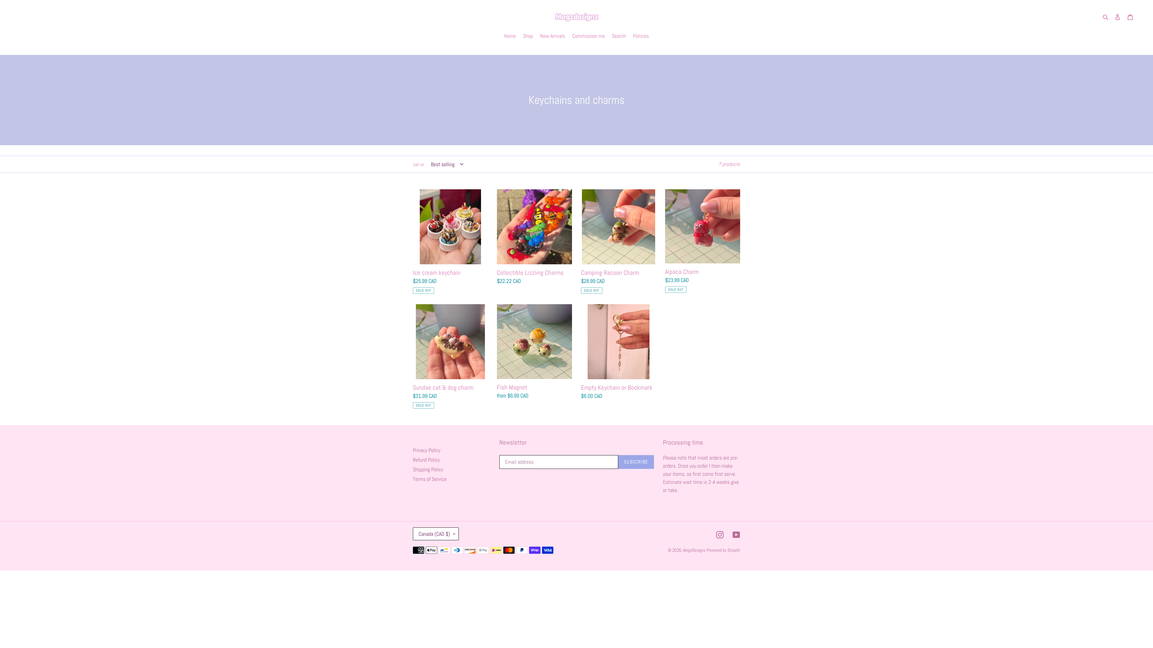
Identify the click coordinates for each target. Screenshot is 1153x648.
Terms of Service (429, 479)
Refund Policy (426, 459)
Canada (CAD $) (434, 533)
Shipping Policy (428, 469)
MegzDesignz (694, 550)
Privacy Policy (426, 450)
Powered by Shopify (723, 550)
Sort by (418, 165)
